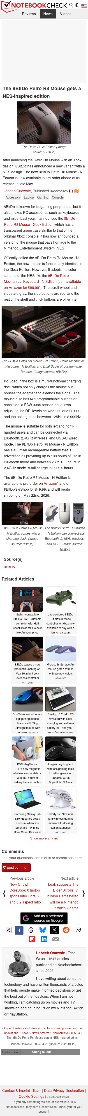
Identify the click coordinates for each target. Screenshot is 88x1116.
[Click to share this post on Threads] (31, 930)
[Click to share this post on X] (54, 930)
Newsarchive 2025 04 (66, 1033)
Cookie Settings (31, 1096)
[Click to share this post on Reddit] (66, 930)
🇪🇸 (76, 190)
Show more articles (44, 838)
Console (58, 197)
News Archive (40, 1033)
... (82, 13)
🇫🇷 (71, 190)
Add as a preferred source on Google (48, 918)
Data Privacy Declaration (64, 1090)
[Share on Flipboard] (32, 939)
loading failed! (11, 1052)
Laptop (29, 197)
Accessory (13, 197)
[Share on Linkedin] (44, 939)
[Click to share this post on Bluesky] (42, 930)
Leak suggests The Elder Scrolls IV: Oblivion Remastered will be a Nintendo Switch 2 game (62, 896)
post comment (17, 867)
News (48, 13)
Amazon (50, 483)
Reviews (29, 13)
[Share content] (9, 930)
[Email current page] (55, 939)
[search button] (71, 5)
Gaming (43, 197)
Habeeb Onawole (17, 190)
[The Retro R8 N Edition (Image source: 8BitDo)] (44, 122)
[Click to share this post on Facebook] (19, 930)
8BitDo (9, 566)
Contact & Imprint (16, 1090)
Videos (65, 13)
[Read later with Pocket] (78, 930)
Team (36, 1090)
